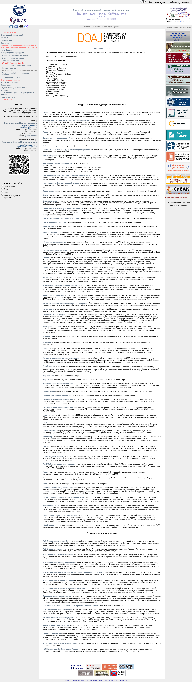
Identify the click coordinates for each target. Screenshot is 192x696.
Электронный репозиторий (12, 35)
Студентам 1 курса (9, 97)
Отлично (7, 189)
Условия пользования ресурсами (15, 55)
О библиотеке (6, 40)
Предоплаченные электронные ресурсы (18, 66)
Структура (5, 43)
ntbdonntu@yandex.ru (28, 128)
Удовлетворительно (12, 195)
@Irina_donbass (31, 136)
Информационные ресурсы (13, 53)
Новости (4, 38)
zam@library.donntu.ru (28, 145)
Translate (186, 22)
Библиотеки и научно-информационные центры (17, 94)
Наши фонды (6, 50)
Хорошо (7, 192)
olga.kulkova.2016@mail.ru (26, 147)
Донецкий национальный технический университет (101, 10)
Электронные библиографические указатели (15, 74)
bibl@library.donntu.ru (29, 126)
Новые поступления (9, 82)
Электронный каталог (10, 60)
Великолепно (9, 186)
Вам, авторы (6, 85)
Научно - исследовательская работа (16, 88)
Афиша (4, 90)
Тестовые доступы (9, 68)
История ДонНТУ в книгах (12, 77)
